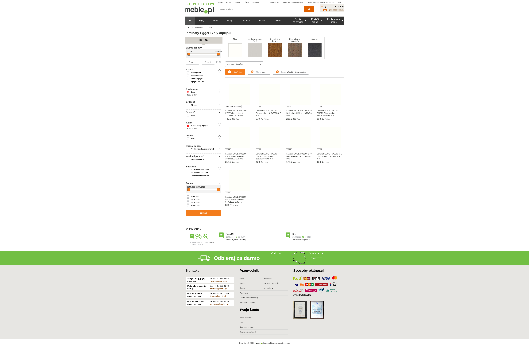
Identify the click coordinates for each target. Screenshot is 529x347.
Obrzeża (262, 20)
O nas (220, 2)
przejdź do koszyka (336, 10)
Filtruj (203, 213)
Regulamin (268, 278)
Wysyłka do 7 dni (197, 82)
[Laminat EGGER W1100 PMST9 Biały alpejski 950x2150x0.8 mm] (239, 180)
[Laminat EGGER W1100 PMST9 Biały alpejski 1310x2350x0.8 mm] (269, 137)
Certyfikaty (302, 295)
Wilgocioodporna (197, 159)
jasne (193, 115)
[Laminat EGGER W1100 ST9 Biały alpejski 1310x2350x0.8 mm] (300, 94)
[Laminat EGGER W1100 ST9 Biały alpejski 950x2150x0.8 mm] (300, 137)
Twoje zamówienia (246, 317)
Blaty (229, 20)
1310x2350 (195, 200)
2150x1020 (195, 206)
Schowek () (274, 2)
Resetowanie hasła (247, 327)
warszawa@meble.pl (219, 304)
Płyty (201, 20)
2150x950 (195, 196)
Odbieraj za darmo (237, 258)
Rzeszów (316, 258)
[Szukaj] (309, 9)
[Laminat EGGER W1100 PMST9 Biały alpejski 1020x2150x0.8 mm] (239, 137)
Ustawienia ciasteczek (248, 332)
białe (193, 139)
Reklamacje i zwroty (247, 303)
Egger (193, 92)
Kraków (276, 253)
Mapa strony (268, 288)
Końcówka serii (197, 76)
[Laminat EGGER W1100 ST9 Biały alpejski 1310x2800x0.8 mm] (269, 94)
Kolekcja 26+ (196, 73)
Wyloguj (341, 2)
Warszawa (316, 253)
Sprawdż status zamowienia (292, 2)
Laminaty (245, 20)
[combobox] (244, 64)
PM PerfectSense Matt (199, 173)
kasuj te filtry (192, 95)
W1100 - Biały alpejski (199, 126)
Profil (241, 322)
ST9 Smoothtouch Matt (200, 176)
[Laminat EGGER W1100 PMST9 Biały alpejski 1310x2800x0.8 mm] (330, 94)
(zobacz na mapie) (194, 297)
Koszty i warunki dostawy (249, 298)
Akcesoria (279, 20)
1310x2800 (195, 203)
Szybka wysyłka (197, 79)
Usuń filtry (238, 72)
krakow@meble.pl (218, 296)
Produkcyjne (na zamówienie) (202, 149)
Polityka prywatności (271, 283)
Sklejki (215, 20)
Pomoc (228, 2)
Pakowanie (244, 293)
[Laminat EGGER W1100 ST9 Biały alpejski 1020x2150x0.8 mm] (330, 137)
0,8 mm (194, 105)
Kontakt (237, 2)
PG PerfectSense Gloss (200, 170)
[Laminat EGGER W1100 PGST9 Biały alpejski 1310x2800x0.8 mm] (239, 94)
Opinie (242, 283)
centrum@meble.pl (218, 281)
